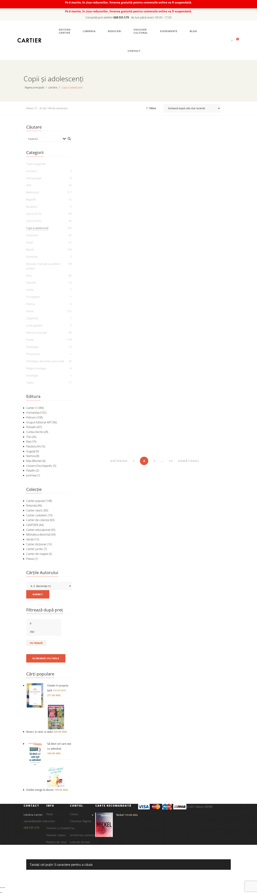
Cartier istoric (34, 510)
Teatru (30, 382)
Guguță (30, 451)
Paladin (30, 470)
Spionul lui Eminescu (174, 272)
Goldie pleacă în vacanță (213, 191)
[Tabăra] (135, 149)
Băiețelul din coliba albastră (96, 440)
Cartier (30, 408)
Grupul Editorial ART (39, 422)
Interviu (30, 304)
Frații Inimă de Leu (174, 438)
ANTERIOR (118, 461)
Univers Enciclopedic (39, 466)
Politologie (32, 347)
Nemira (30, 456)
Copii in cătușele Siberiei (213, 357)
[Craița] (174, 315)
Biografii (31, 199)
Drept (29, 242)
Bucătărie (31, 206)
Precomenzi (33, 354)
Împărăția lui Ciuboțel (135, 355)
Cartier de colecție (37, 520)
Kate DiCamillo (98, 199)
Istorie (30, 311)
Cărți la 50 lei (33, 221)
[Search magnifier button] (69, 138)
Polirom (31, 417)
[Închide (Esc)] (4, 887)
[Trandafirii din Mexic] (174, 149)
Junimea (31, 475)
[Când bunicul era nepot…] (213, 398)
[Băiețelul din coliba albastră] (96, 398)
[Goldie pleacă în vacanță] (213, 149)
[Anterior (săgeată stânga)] (0, 892)
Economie (32, 256)
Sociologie (32, 375)
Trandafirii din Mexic (174, 189)
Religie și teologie (36, 368)
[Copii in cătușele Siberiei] (213, 315)
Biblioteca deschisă (38, 534)
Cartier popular (35, 501)
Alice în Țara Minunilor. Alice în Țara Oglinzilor (135, 440)
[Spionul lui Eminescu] (174, 232)
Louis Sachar (137, 194)
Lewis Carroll (137, 448)
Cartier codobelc (36, 515)
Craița (174, 355)
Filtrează (36, 643)
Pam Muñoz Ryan (176, 194)
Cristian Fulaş (215, 199)
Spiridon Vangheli (98, 277)
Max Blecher (34, 461)
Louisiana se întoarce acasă (96, 191)
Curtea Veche (34, 432)
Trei (28, 437)
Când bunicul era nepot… (213, 440)
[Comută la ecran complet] (1, 887)
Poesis (30, 559)
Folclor (30, 289)
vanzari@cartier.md (35, 821)
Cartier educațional (38, 530)
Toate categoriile (35, 164)
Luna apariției (34, 325)
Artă (28, 185)
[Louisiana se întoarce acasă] (96, 149)
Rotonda (31, 505)
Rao (28, 441)
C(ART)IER (32, 525)
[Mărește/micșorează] (0, 887)
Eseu (29, 275)
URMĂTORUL (188, 461)
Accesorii (31, 171)
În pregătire (33, 296)
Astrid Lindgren (176, 444)
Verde (30, 539)
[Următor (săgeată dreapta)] (1, 892)
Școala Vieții (96, 272)
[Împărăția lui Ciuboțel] (135, 315)
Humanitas (33, 412)
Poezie (30, 339)
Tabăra (135, 189)
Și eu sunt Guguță (213, 272)
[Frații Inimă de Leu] (174, 398)
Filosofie (31, 282)
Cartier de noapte (37, 554)
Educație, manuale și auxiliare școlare (43, 266)
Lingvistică (32, 318)
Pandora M (33, 446)
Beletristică (32, 192)
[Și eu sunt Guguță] (213, 232)
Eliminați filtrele (46, 658)
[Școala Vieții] (96, 232)
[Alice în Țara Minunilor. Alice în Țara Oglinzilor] (135, 398)
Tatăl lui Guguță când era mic (135, 274)
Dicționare (32, 235)
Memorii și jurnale (36, 332)
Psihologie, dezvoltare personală (45, 361)
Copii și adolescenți (96, 177)
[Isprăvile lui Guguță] (96, 315)
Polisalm (31, 427)
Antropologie (33, 178)
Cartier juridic (34, 549)
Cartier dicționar (36, 544)
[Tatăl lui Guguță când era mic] (135, 232)
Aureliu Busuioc (215, 448)
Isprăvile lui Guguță (96, 355)
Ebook (30, 249)
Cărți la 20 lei (33, 213)
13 (171, 461)
